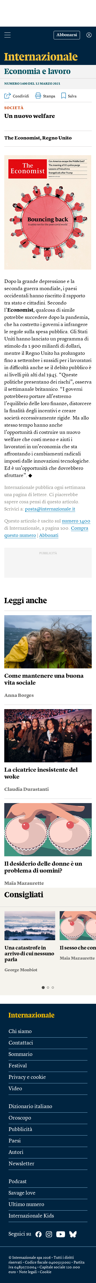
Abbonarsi (67, 35)
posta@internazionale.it (50, 509)
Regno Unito (57, 138)
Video (15, 1089)
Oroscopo (20, 1118)
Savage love (22, 1193)
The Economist (22, 138)
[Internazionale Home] (33, 1015)
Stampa (49, 96)
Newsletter (21, 1164)
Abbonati (48, 535)
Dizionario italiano (30, 1106)
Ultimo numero (26, 1204)
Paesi (15, 1141)
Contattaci (21, 1043)
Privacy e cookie (27, 1077)
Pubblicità (20, 1129)
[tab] (43, 987)
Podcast (18, 1182)
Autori (16, 1152)
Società (14, 108)
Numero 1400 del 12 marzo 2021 (32, 83)
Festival (18, 1066)
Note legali (28, 1272)
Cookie (45, 1272)
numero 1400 (76, 521)
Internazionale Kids (31, 1216)
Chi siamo (20, 1031)
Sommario (21, 1054)
